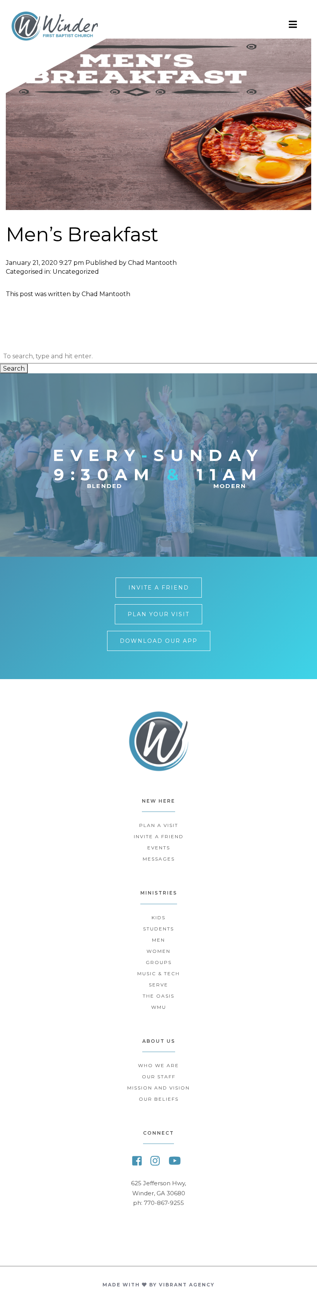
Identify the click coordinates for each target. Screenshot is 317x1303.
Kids (158, 917)
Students (158, 929)
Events (158, 848)
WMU (158, 1007)
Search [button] (14, 368)
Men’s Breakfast (82, 234)
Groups (159, 962)
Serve (158, 985)
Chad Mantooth (152, 262)
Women (158, 951)
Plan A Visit (158, 825)
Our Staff (159, 1076)
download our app (159, 640)
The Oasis (158, 996)
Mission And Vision (158, 1088)
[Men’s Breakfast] (158, 206)
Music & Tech (158, 973)
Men (158, 940)
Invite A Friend (158, 587)
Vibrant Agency (187, 1285)
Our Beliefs (159, 1099)
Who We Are (158, 1065)
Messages (159, 859)
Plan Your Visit (158, 614)
